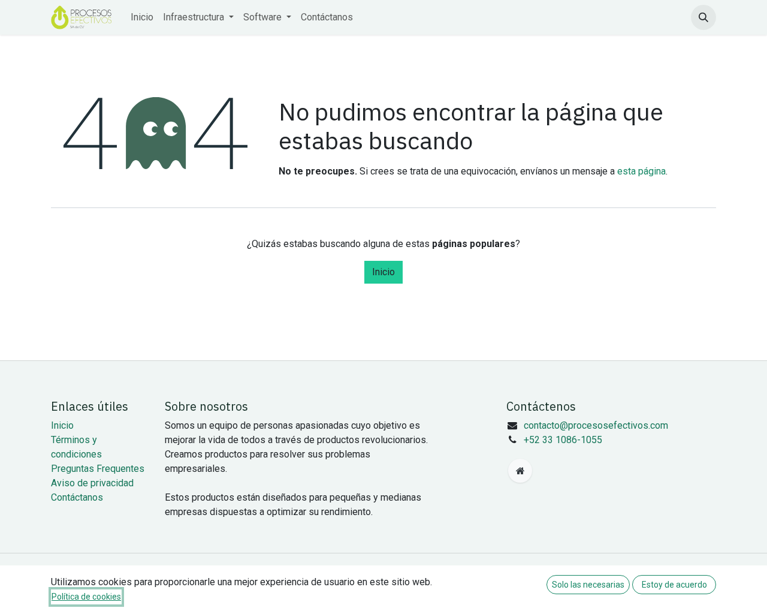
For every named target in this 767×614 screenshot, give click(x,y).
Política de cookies (86, 596)
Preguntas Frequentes (97, 468)
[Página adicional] (520, 471)
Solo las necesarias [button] (588, 584)
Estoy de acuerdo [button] (674, 584)
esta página (641, 171)
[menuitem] (142, 17)
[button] (703, 17)
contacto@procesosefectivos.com (596, 425)
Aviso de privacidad (92, 483)
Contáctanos (77, 497)
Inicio (383, 272)
